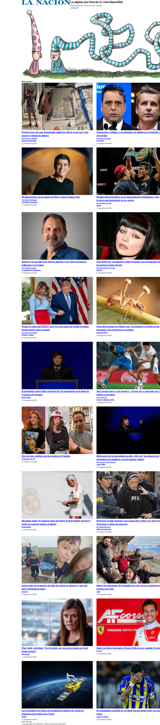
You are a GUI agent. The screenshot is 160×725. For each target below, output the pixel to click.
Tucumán (100, 141)
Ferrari (99, 651)
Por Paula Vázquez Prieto (105, 268)
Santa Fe (25, 592)
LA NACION (74, 8)
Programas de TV (28, 459)
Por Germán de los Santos (105, 462)
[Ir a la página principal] (46, 4)
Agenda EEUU (102, 333)
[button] (57, 107)
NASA (24, 717)
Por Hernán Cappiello (29, 139)
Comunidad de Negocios (31, 270)
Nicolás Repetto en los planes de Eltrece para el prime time (51, 197)
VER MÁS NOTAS (27, 721)
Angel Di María (102, 717)
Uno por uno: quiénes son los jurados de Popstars (46, 456)
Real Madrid (26, 527)
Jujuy (98, 592)
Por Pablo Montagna (29, 200)
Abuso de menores (103, 529)
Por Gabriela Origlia (29, 268)
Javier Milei (26, 398)
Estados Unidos (28, 335)
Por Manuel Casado (103, 139)
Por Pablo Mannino (103, 527)
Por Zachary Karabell (29, 333)
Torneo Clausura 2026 (105, 400)
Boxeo (98, 206)
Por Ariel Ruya (101, 398)
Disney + (99, 270)
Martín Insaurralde (29, 141)
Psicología (26, 654)
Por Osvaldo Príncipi (103, 203)
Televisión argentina (29, 202)
